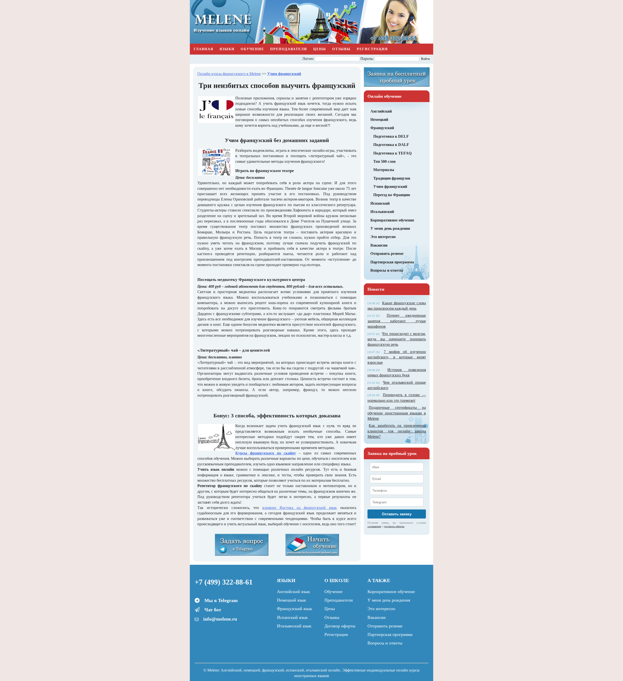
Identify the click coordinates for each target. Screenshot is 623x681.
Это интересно (383, 237)
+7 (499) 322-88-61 (224, 582)
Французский (382, 128)
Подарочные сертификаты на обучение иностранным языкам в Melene (396, 413)
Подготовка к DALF (391, 145)
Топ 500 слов (384, 161)
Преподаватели (288, 49)
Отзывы (341, 49)
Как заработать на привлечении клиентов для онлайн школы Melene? (396, 431)
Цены (319, 49)
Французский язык (294, 608)
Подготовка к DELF (391, 136)
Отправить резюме (386, 253)
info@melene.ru (220, 619)
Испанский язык (292, 617)
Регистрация (372, 49)
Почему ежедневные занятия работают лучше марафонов (396, 320)
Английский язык (293, 591)
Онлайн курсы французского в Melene (229, 74)
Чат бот (212, 609)
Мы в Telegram (221, 600)
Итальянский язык (294, 625)
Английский (381, 111)
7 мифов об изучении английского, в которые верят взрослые (396, 357)
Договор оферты (339, 625)
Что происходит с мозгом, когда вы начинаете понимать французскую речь (396, 339)
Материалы (383, 170)
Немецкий (379, 119)
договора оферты (394, 526)
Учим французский (390, 186)
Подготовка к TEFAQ (392, 153)
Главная (203, 49)
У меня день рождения (390, 228)
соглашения (374, 526)
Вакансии (378, 245)
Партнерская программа (392, 262)
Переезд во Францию (391, 195)
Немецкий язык (291, 600)
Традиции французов (391, 178)
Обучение (252, 49)
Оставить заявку (397, 514)
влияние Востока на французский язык (299, 508)
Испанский (380, 203)
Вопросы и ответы (386, 270)
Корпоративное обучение (392, 220)
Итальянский (382, 212)
